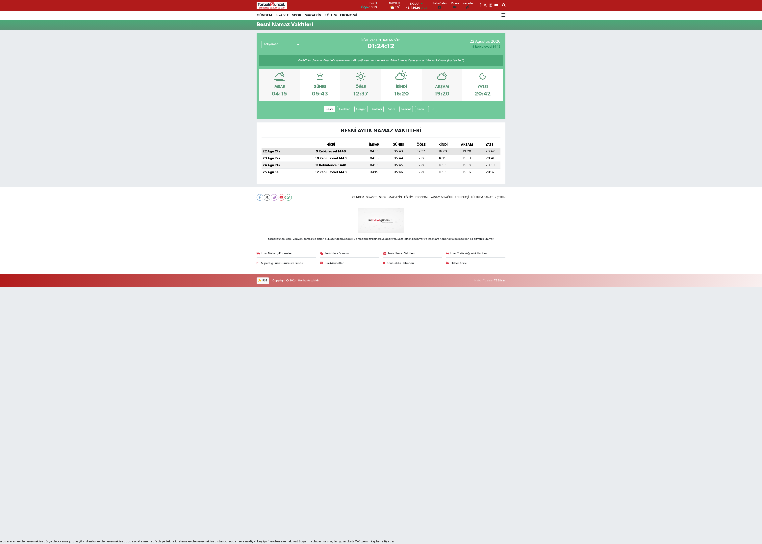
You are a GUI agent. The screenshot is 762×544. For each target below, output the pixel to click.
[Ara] (503, 5)
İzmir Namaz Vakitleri (401, 253)
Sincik (420, 109)
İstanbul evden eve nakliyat (236, 541)
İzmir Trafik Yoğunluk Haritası (468, 253)
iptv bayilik (76, 541)
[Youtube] (281, 197)
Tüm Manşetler (334, 263)
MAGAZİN (313, 15)
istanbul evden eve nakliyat (105, 541)
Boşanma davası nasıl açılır (318, 541)
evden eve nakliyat (202, 541)
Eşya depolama (56, 541)
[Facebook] (260, 197)
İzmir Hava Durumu (337, 253)
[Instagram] (274, 197)
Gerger (361, 109)
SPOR (296, 15)
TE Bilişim (499, 280)
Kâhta (391, 109)
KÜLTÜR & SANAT (482, 197)
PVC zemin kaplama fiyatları (374, 541)
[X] (267, 197)
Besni (329, 109)
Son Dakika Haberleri (400, 263)
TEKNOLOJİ (462, 197)
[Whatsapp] (288, 197)
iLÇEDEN (500, 197)
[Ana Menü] (503, 15)
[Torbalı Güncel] (272, 5)
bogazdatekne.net (139, 541)
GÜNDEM (264, 15)
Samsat (406, 109)
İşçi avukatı (346, 541)
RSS (264, 280)
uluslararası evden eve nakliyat (22, 541)
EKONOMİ (348, 15)
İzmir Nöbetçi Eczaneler (277, 253)
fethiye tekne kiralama (171, 541)
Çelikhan (344, 109)
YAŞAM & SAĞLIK (442, 197)
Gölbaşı (377, 109)
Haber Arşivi (459, 263)
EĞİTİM (331, 15)
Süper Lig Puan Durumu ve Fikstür (282, 263)
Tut (432, 109)
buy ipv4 (263, 541)
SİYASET (282, 15)
